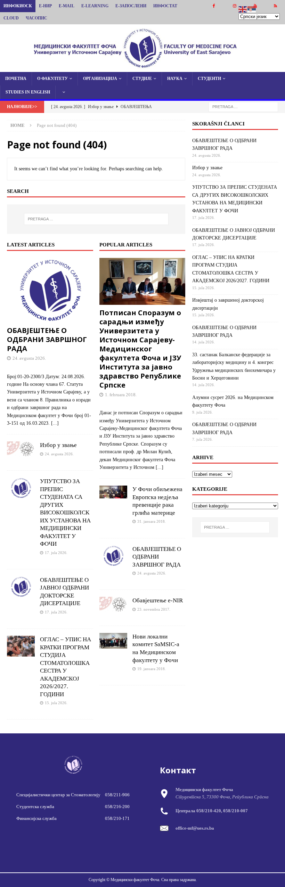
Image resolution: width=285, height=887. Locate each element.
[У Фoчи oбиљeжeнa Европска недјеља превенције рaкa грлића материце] (113, 492)
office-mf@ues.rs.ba (195, 828)
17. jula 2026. (56, 553)
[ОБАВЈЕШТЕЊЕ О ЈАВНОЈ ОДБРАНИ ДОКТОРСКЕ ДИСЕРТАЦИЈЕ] (21, 586)
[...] (55, 423)
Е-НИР (45, 5)
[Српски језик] (251, 8)
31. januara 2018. (151, 521)
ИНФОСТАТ (165, 5)
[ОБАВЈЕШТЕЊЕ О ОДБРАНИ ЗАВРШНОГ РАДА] (50, 290)
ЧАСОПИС (36, 18)
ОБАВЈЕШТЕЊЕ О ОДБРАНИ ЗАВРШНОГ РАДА (47, 339)
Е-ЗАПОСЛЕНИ (130, 5)
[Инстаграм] (234, 6)
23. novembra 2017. (153, 609)
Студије (142, 78)
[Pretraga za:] (243, 106)
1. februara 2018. (121, 394)
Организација (100, 78)
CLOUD (11, 18)
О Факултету (52, 78)
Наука (174, 78)
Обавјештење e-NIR (157, 600)
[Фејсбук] (213, 6)
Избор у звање (58, 445)
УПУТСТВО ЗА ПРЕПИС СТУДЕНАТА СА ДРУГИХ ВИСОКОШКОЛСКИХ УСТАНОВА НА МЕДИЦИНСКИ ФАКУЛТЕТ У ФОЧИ (65, 512)
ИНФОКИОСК (17, 5)
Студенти (209, 78)
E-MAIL (66, 5)
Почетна (15, 78)
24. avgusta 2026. (29, 358)
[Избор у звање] (21, 449)
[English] (242, 8)
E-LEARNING (94, 5)
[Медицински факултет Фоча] (142, 67)
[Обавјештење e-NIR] (113, 604)
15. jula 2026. (56, 703)
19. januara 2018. (151, 669)
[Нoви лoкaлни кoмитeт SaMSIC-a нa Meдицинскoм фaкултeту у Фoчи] (113, 641)
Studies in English (28, 92)
